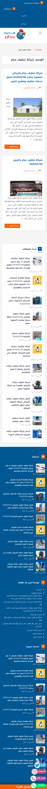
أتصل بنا (23, 15)
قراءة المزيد (13, 146)
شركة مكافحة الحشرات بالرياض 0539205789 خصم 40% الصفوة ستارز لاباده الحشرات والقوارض (18, 282)
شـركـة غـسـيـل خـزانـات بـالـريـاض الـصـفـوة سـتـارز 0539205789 (19, 301)
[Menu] (40, 32)
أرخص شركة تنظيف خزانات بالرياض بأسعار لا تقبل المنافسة (18, 369)
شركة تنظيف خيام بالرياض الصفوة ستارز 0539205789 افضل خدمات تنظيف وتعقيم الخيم (24, 77)
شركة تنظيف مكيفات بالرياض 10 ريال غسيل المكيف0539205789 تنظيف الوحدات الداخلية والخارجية (18, 263)
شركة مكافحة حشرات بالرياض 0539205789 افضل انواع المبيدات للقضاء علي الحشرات (18, 351)
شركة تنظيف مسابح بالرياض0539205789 (21, 335)
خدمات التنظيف (30, 87)
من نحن (23, 23)
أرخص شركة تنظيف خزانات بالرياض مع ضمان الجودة (18, 433)
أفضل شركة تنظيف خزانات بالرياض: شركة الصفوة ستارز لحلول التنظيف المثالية (18, 403)
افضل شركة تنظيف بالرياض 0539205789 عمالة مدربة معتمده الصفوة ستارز (18, 318)
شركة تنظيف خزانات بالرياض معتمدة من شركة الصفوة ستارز (18, 385)
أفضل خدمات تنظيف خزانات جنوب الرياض (21, 419)
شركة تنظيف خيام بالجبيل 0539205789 (27, 162)
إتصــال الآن (25, 786)
